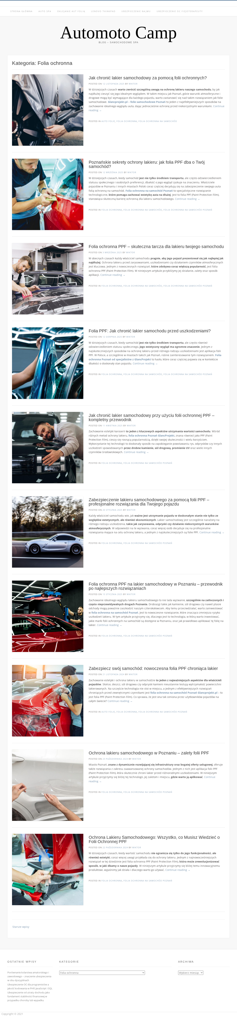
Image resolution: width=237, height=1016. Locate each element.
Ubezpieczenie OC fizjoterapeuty (180, 11)
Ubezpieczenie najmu (136, 11)
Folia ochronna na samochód (157, 121)
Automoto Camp (118, 32)
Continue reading (187, 199)
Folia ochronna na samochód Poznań (187, 209)
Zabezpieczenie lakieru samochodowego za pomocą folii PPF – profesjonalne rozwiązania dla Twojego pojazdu (149, 501)
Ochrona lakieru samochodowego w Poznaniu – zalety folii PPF (149, 753)
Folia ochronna (126, 121)
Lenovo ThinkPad (103, 11)
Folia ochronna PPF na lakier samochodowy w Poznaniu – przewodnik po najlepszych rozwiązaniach (156, 586)
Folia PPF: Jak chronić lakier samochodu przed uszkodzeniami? (150, 330)
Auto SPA (45, 11)
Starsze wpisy (20, 927)
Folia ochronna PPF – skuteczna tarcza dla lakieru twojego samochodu (156, 246)
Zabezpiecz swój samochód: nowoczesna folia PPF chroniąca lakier (153, 668)
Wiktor (133, 83)
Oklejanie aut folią (71, 11)
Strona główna (21, 11)
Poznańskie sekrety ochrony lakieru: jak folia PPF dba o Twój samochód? (147, 164)
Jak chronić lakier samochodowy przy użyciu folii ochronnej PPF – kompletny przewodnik (151, 417)
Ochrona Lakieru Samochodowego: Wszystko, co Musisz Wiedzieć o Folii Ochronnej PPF (154, 839)
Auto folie (108, 121)
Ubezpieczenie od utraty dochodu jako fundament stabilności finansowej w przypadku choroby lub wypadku (28, 996)
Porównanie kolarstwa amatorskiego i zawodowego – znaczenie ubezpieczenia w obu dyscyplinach (29, 976)
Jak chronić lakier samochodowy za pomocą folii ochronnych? (148, 77)
